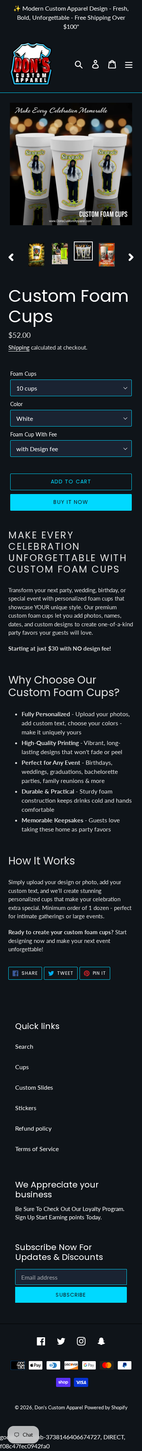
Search (24, 1046)
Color (16, 404)
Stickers (25, 1107)
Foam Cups (23, 373)
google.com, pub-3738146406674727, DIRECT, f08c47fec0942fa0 (71, 725)
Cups (22, 1066)
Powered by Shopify (106, 1407)
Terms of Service (37, 1148)
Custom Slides (34, 1087)
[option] (36, 255)
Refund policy (33, 1128)
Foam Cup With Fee (33, 434)
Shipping (19, 347)
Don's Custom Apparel (58, 1407)
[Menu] (128, 63)
